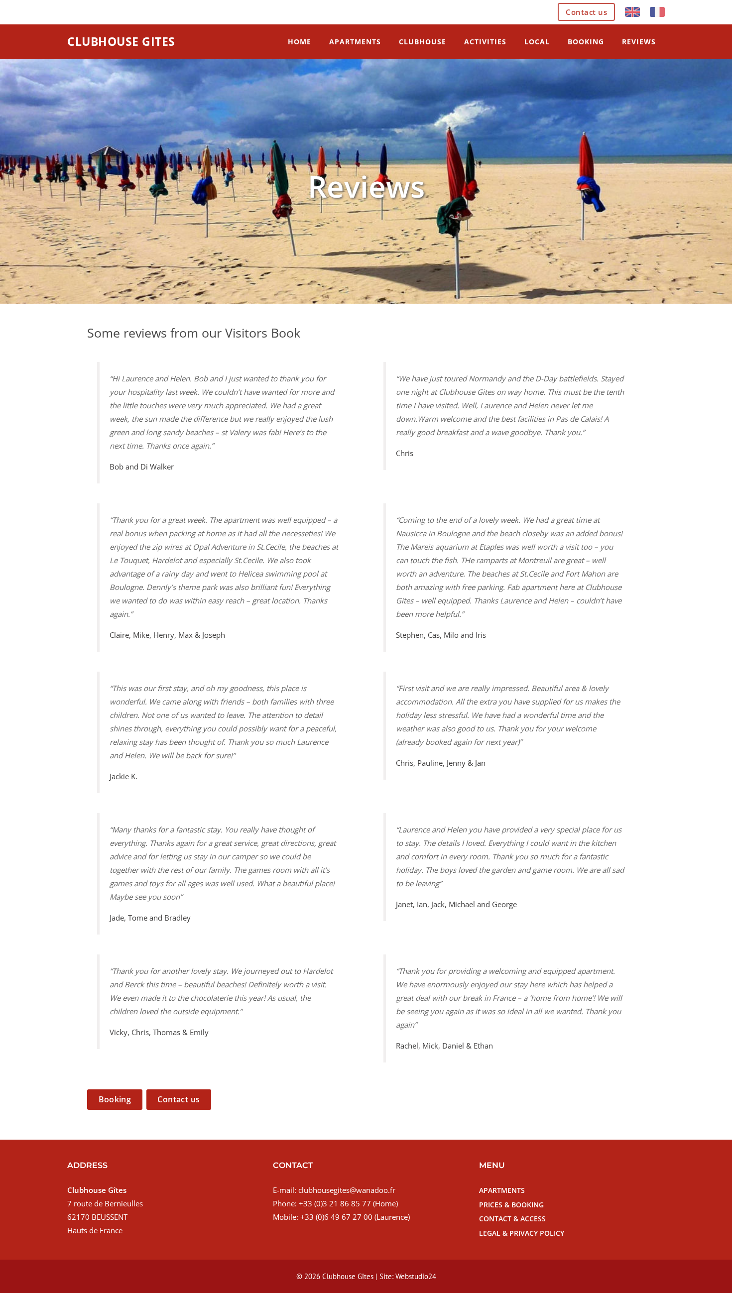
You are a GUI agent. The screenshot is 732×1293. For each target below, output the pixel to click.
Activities (485, 41)
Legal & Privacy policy (521, 1233)
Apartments (355, 41)
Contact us (586, 12)
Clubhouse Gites (121, 41)
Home (299, 41)
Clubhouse (422, 41)
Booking (586, 41)
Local (537, 41)
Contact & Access (512, 1218)
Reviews (639, 41)
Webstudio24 (415, 1276)
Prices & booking (511, 1204)
